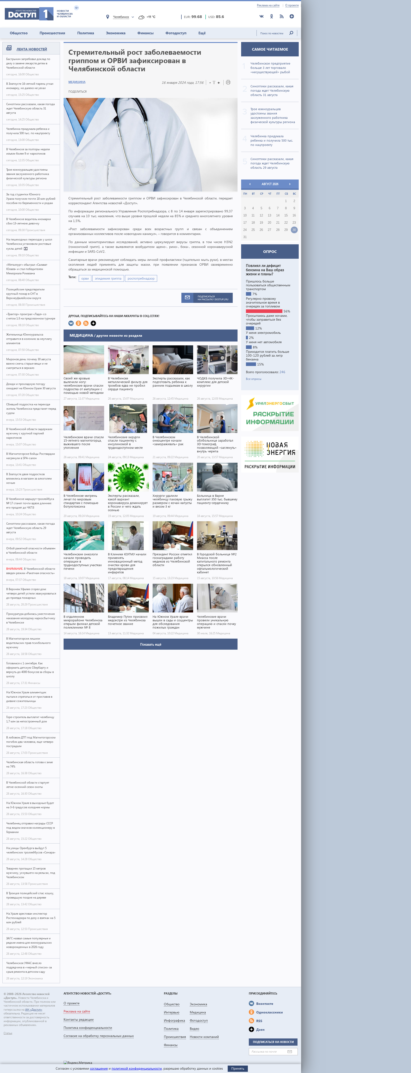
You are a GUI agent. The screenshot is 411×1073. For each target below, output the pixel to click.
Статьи (8, 1033)
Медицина (76, 82)
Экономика (115, 32)
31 (245, 237)
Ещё (202, 32)
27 (269, 230)
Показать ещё (150, 644)
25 (253, 230)
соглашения (99, 1068)
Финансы (145, 32)
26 (261, 230)
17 (245, 222)
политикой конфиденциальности (137, 1068)
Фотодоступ (176, 32)
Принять (237, 1068)
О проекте (292, 5)
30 (294, 230)
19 (261, 222)
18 (253, 222)
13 (269, 215)
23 (294, 222)
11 (253, 215)
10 (245, 215)
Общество (19, 32)
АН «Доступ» (33, 1009)
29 (286, 230)
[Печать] (228, 83)
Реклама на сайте (268, 5)
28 (278, 230)
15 (286, 215)
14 (278, 215)
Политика (85, 32)
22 (286, 222)
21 (278, 222)
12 (261, 215)
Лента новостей (32, 49)
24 (245, 230)
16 (294, 215)
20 (269, 222)
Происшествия (52, 32)
